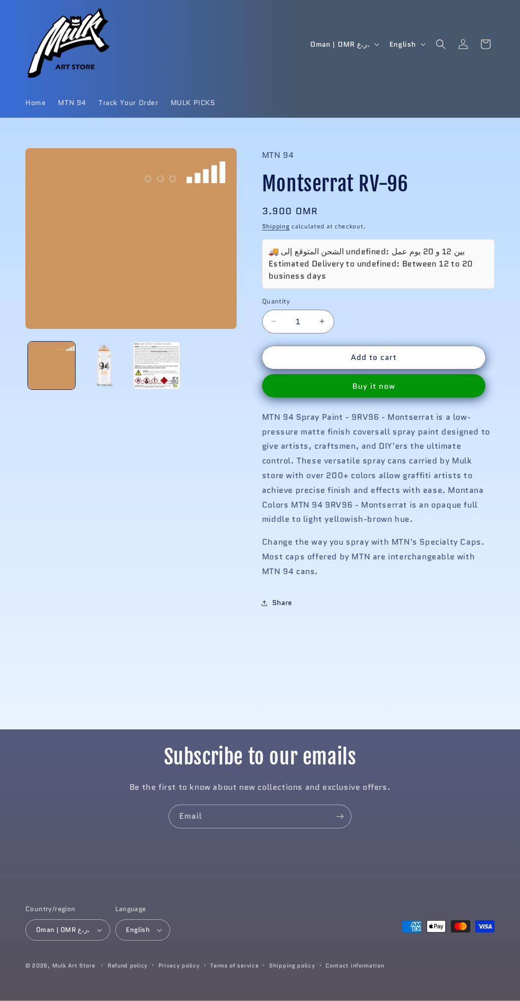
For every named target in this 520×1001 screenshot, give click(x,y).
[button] (441, 44)
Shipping (276, 226)
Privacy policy (179, 965)
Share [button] (282, 602)
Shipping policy (292, 965)
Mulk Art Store (73, 965)
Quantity (276, 301)
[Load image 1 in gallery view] (51, 365)
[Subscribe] (340, 816)
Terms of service (234, 965)
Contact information (355, 965)
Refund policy (128, 965)
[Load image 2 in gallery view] (103, 365)
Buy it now (373, 386)
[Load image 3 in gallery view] (156, 365)
